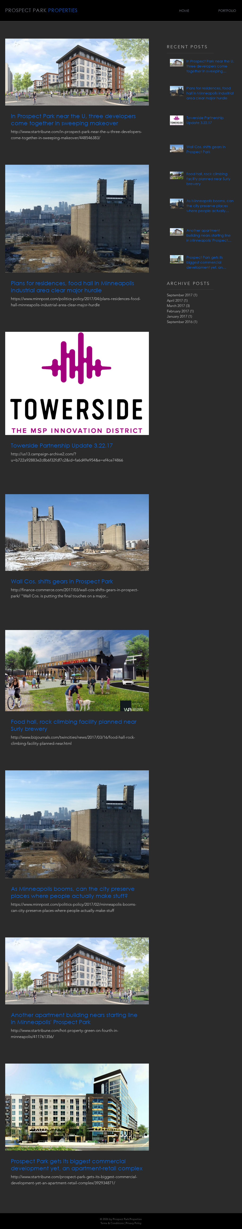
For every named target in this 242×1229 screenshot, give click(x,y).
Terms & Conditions (112, 1223)
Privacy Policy (133, 1223)
